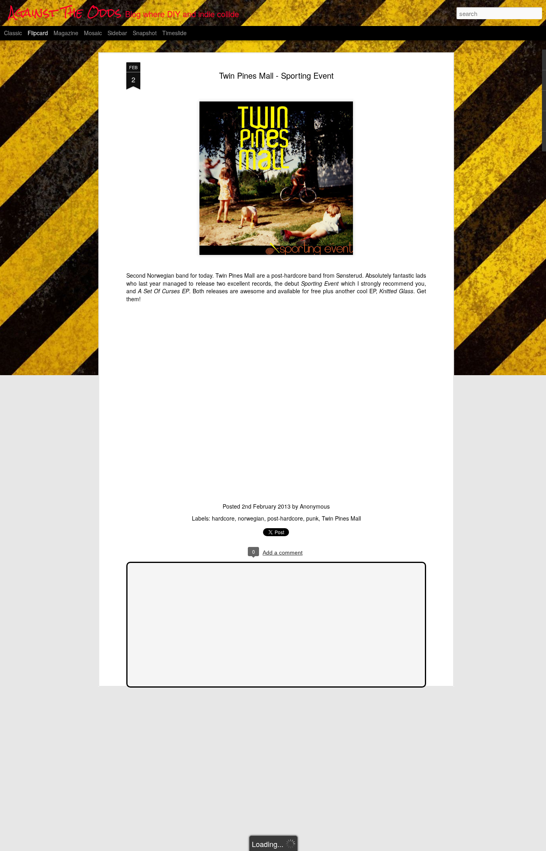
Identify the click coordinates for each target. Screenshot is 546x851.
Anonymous (315, 506)
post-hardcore (285, 518)
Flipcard (38, 33)
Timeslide (174, 33)
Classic (13, 33)
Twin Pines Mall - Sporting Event (276, 75)
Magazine (66, 33)
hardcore (223, 518)
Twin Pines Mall (341, 518)
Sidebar (117, 33)
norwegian (251, 518)
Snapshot (145, 33)
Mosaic (93, 33)
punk (312, 518)
